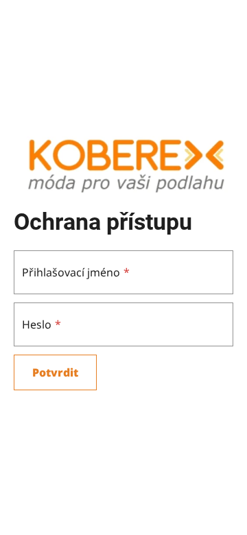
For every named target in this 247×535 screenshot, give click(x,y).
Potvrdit (55, 372)
